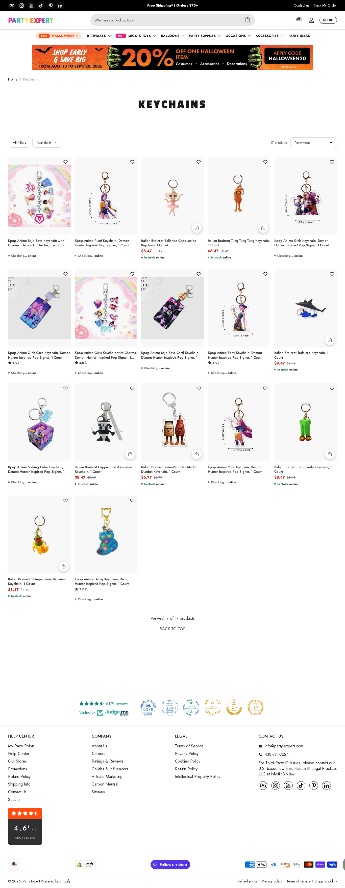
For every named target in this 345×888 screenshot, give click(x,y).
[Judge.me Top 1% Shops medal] (234, 707)
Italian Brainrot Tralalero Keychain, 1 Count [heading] (301, 355)
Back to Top (173, 629)
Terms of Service (189, 746)
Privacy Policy (187, 753)
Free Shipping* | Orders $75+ (172, 5)
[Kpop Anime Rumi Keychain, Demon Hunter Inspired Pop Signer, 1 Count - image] (106, 196)
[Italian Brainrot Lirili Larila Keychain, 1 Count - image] (305, 422)
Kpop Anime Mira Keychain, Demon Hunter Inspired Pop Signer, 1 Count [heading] (235, 469)
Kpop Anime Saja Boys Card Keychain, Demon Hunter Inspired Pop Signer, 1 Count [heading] (170, 355)
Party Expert (31, 881)
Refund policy (248, 881)
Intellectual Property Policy (197, 776)
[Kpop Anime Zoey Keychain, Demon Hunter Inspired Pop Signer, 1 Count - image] (239, 308)
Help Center (18, 753)
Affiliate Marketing (107, 776)
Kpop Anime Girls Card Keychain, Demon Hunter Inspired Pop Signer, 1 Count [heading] (39, 355)
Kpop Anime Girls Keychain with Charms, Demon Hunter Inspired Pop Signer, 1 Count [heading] (106, 355)
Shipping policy (326, 881)
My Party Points (21, 746)
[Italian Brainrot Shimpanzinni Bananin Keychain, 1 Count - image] (39, 534)
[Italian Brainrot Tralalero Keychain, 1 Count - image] (305, 308)
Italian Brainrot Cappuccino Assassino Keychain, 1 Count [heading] (103, 469)
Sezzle (14, 799)
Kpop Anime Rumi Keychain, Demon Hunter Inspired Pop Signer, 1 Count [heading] (102, 243)
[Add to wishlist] (66, 162)
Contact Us (17, 792)
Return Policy (19, 776)
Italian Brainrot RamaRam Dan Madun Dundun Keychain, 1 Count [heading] (169, 469)
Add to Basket (197, 228)
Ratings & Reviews (108, 761)
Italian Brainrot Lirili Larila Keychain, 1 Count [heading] (303, 469)
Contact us (301, 5)
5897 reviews (25, 838)
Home (12, 79)
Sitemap (98, 792)
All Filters (19, 142)
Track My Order (325, 5)
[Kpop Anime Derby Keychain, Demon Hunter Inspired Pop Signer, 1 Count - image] (106, 534)
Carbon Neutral (105, 784)
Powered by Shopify (55, 881)
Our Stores (17, 761)
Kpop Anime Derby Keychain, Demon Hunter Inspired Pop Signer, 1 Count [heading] (102, 581)
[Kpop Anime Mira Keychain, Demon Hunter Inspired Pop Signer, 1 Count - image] (239, 422)
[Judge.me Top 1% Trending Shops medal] (256, 707)
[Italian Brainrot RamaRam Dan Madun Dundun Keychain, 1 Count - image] (172, 422)
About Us (99, 746)
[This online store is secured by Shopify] (85, 864)
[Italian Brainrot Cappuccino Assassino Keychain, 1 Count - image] (106, 422)
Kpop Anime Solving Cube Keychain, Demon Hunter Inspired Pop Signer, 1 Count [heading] (36, 469)
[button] (299, 20)
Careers (98, 753)
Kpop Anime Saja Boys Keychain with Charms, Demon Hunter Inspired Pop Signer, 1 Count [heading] (36, 243)
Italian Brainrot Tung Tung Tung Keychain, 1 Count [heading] (239, 243)
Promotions (17, 769)
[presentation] (39, 242)
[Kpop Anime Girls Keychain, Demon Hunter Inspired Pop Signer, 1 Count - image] (305, 196)
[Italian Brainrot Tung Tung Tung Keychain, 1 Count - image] (239, 196)
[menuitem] (47, 746)
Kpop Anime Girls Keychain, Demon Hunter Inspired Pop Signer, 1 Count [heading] (301, 243)
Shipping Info (19, 784)
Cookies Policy (187, 761)
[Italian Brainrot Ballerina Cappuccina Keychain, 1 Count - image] (172, 196)
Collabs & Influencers (110, 769)
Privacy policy (272, 881)
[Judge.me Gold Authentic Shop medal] (213, 707)
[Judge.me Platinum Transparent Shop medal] (191, 707)
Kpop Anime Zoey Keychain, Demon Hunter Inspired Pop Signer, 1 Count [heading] (235, 355)
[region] (172, 5)
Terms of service (298, 881)
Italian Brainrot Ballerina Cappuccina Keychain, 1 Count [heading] (168, 243)
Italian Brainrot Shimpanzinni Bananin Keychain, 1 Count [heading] (36, 581)
